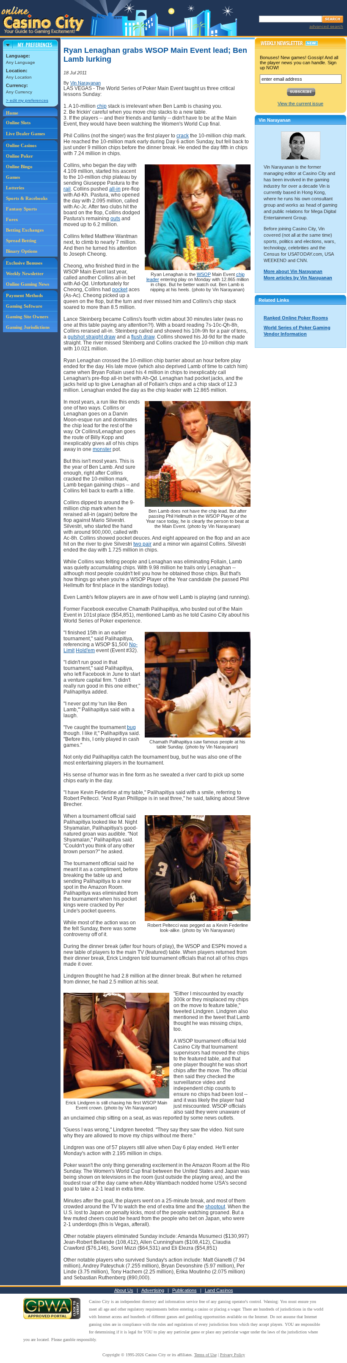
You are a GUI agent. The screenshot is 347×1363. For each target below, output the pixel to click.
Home (12, 112)
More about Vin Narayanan (293, 271)
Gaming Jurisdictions (28, 327)
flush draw (142, 337)
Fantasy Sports (21, 208)
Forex (12, 219)
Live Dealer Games (25, 133)
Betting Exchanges (25, 229)
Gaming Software (24, 306)
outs (115, 218)
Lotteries (15, 187)
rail (67, 189)
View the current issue (300, 103)
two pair (142, 544)
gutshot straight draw (92, 337)
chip (102, 106)
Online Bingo (19, 166)
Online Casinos (21, 145)
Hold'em (85, 650)
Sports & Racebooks (26, 198)
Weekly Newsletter (25, 273)
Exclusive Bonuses (24, 262)
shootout (215, 1207)
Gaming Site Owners (27, 316)
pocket (119, 289)
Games (13, 177)
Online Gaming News (27, 284)
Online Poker (19, 155)
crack (182, 136)
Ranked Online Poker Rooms (296, 317)
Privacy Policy (232, 1354)
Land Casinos (219, 1290)
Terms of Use (205, 1354)
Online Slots (18, 122)
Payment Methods (24, 295)
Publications (184, 1290)
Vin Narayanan (85, 82)
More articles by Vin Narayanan (298, 277)
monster (102, 449)
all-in (115, 189)
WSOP (204, 274)
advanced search (326, 26)
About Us (123, 1290)
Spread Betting (21, 240)
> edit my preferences (27, 100)
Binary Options (21, 251)
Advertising (152, 1290)
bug (131, 727)
